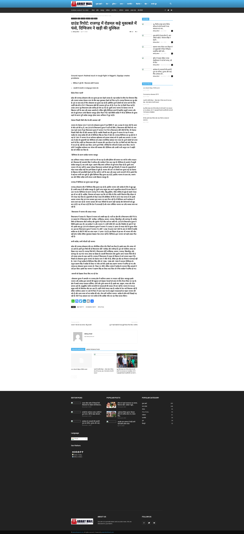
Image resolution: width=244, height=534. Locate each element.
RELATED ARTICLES (78, 349)
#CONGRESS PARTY (91, 307)
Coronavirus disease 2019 (151, 94)
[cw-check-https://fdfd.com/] (81, 360)
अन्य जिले (114, 10)
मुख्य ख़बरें (99, 4)
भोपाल (93, 10)
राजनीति (129, 4)
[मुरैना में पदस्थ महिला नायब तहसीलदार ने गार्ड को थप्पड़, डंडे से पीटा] (147, 62)
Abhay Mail (76, 31)
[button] (170, 4)
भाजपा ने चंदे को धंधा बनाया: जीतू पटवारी (81, 325)
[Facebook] (165, 10)
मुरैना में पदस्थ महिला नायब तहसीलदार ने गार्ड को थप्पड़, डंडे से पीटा (162, 60)
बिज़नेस (138, 4)
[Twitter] (168, 10)
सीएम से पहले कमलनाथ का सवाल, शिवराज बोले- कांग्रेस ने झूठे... (127, 404)
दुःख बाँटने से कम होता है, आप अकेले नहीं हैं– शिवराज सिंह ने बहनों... (162, 37)
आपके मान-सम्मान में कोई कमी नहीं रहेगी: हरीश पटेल (126, 423)
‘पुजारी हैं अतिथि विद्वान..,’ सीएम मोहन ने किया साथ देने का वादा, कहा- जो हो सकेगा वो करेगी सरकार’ (104, 371)
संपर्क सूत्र (154, 4)
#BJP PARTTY (80, 307)
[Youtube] (171, 10)
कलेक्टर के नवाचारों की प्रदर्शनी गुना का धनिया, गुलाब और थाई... (91, 422)
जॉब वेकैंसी (140, 10)
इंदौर (97, 10)
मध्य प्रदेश (83, 18)
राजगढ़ (96, 18)
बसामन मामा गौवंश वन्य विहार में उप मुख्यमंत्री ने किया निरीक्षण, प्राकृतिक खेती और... (162, 49)
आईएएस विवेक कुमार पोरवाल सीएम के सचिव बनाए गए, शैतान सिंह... (126, 414)
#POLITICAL (101, 307)
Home (72, 16)
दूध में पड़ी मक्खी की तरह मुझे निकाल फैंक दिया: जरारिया (123, 325)
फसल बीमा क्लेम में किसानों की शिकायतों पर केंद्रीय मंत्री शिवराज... (91, 404)
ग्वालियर (108, 10)
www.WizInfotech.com (108, 532)
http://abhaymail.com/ (89, 336)
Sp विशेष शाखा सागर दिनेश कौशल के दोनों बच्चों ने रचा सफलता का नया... (161, 26)
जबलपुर (102, 10)
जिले (92, 18)
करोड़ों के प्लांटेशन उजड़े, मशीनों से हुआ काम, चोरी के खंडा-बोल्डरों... (91, 413)
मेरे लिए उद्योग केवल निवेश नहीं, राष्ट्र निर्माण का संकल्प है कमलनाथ (156, 119)
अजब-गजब (133, 10)
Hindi (76, 438)
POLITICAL (79, 16)
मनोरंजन (121, 10)
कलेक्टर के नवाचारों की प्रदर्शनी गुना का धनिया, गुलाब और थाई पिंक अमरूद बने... (162, 71)
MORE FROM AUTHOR (93, 349)
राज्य (121, 4)
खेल (146, 4)
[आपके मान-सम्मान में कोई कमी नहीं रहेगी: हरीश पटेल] (111, 424)
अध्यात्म (127, 10)
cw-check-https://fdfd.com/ (79, 369)
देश (107, 4)
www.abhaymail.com (77, 532)
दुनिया (114, 4)
